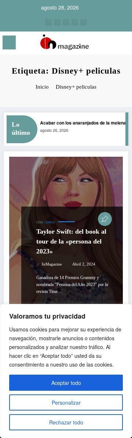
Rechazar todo (66, 422)
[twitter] (66, 22)
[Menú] (9, 42)
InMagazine (52, 264)
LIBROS (49, 222)
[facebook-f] (75, 22)
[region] (66, 371)
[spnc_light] (123, 44)
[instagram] (48, 22)
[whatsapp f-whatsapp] (83, 22)
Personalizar (66, 402)
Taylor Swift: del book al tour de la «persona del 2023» (71, 241)
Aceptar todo (66, 382)
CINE (39, 222)
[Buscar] (110, 44)
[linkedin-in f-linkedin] (57, 22)
